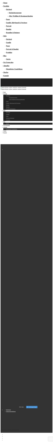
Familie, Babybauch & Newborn (16, 23)
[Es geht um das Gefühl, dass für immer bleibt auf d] (40, 345)
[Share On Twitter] (3, 436)
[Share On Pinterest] (3, 438)
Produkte (9, 52)
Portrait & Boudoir (12, 49)
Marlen (5, 72)
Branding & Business (13, 32)
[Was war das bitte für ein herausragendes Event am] (15, 371)
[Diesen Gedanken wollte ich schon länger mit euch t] (15, 173)
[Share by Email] (3, 440)
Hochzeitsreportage (15, 13)
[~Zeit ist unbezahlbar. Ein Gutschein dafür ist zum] (15, 301)
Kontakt (6, 76)
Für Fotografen (8, 62)
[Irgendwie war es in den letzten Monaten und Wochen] (40, 170)
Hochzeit (9, 9)
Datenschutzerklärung (11, 411)
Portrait (8, 26)
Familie (8, 42)
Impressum (8, 409)
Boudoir (8, 29)
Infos (4, 36)
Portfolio (6, 6)
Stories (8, 59)
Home (5, 3)
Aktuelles (6, 66)
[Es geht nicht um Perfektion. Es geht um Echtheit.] (40, 276)
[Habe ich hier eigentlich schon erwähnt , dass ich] (15, 202)
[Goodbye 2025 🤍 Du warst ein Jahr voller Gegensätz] (40, 231)
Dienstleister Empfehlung (14, 69)
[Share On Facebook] (3, 434)
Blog (4, 56)
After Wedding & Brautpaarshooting (21, 16)
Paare (8, 19)
